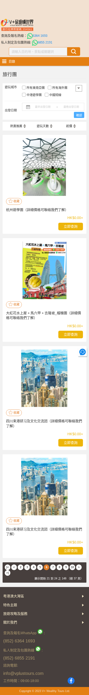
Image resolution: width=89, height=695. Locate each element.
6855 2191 (45, 42)
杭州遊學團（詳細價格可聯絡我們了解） (37, 210)
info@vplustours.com (23, 673)
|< (7, 567)
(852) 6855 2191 (19, 658)
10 (72, 567)
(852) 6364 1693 (19, 641)
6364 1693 (40, 35)
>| (7, 572)
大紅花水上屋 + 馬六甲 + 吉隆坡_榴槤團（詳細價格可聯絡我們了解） (43, 315)
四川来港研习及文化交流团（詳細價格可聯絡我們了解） (44, 423)
